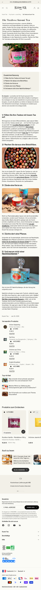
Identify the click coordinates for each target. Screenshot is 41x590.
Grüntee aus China (15, 349)
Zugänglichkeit (23, 586)
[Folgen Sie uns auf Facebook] (3, 525)
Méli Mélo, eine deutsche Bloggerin (13, 299)
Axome (14, 575)
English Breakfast (14, 362)
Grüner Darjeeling (14, 325)
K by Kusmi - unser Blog (15, 14)
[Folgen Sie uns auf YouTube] (14, 525)
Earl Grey (12, 337)
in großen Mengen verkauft (21, 125)
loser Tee (25, 133)
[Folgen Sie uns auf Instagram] (9, 525)
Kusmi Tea (4, 14)
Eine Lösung (29, 127)
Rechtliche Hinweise (7, 586)
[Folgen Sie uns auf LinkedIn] (20, 525)
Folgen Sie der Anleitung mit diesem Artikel (15, 241)
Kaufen (11, 333)
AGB (14, 586)
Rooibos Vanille (14, 437)
